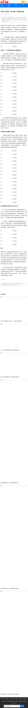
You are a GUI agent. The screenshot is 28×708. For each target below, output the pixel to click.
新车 (9, 4)
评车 (23, 4)
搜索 (22, 706)
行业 (2, 6)
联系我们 (7, 698)
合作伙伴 (16, 698)
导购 (16, 4)
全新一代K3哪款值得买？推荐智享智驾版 (10, 350)
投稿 (23, 1)
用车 (9, 6)
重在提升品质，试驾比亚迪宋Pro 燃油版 (10, 694)
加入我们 (11, 698)
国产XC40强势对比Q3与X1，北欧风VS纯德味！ (11, 321)
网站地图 (25, 698)
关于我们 (2, 698)
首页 (2, 4)
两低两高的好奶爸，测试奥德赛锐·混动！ (10, 482)
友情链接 (20, 698)
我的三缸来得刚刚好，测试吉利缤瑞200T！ (10, 377)
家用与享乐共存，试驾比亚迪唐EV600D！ (10, 588)
